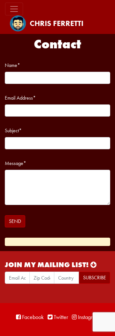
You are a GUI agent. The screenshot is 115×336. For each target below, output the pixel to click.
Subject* (13, 130)
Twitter (60, 317)
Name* (12, 65)
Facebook (32, 317)
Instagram (88, 317)
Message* (15, 163)
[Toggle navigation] (14, 9)
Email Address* (20, 97)
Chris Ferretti (56, 23)
